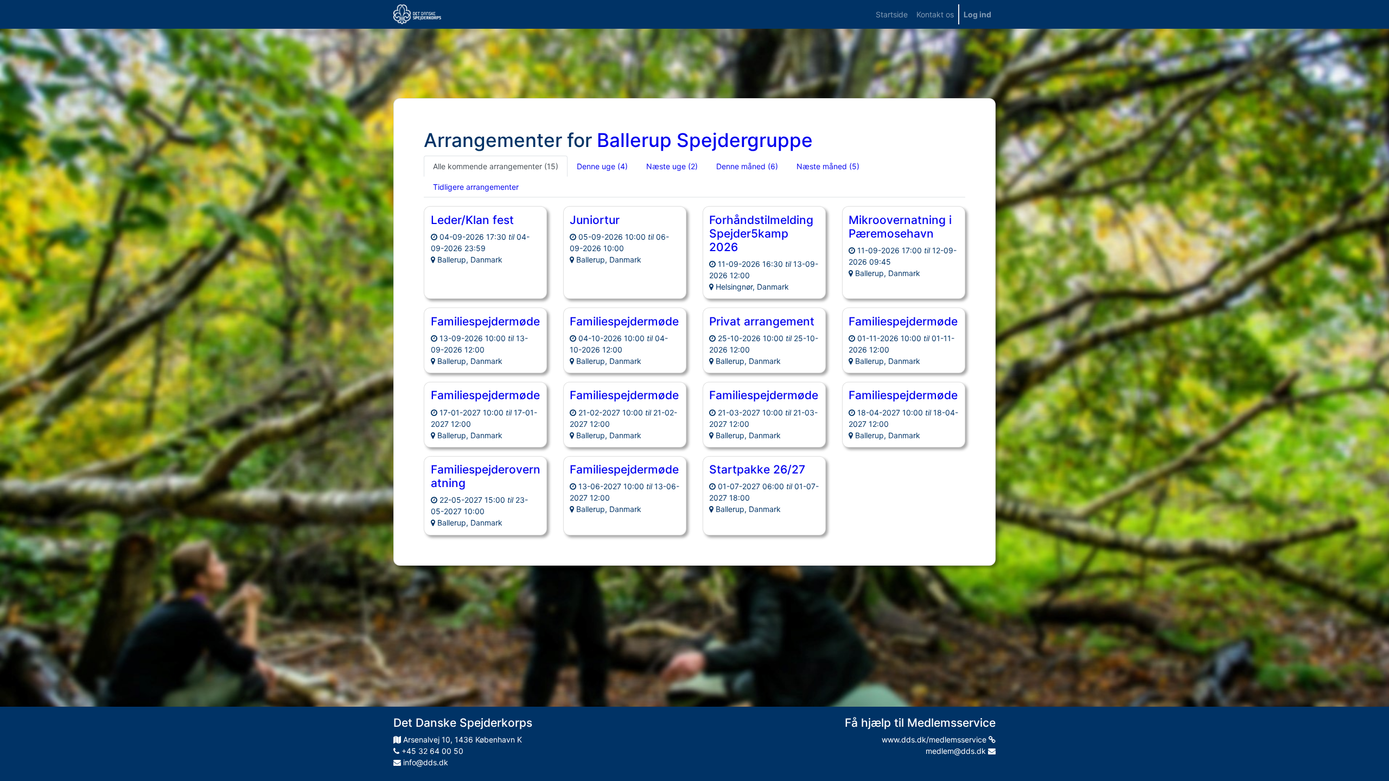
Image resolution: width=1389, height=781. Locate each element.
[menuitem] (891, 14)
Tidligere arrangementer (476, 186)
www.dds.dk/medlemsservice (935, 739)
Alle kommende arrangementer (495, 166)
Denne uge (602, 166)
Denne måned (747, 166)
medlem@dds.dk (957, 751)
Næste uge (672, 166)
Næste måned (828, 166)
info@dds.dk (424, 762)
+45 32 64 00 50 (431, 751)
